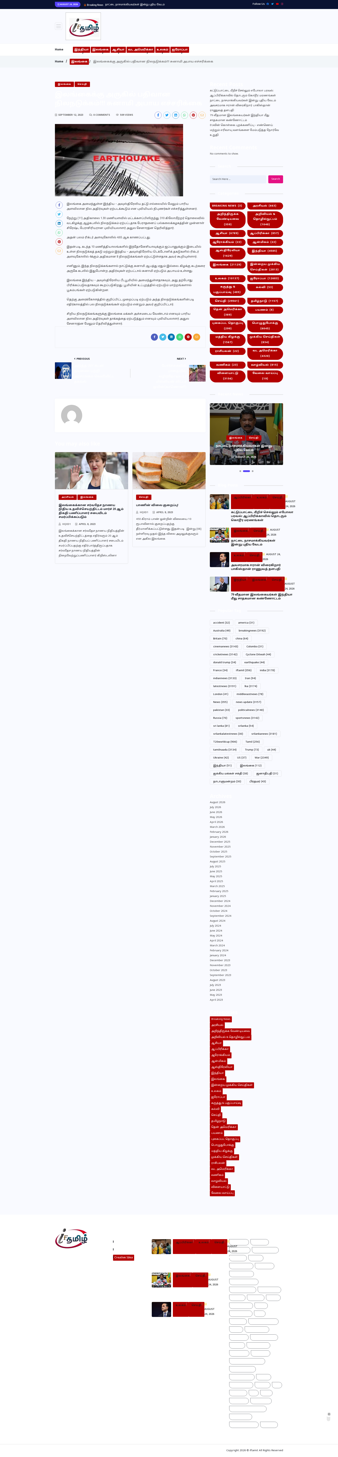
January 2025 (218, 896)
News (220, 702)
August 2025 (217, 861)
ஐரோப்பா (180, 50)
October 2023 (218, 970)
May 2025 (216, 876)
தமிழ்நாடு (264, 301)
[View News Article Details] (83, 26)
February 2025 (219, 891)
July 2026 (215, 807)
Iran (250, 678)
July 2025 (215, 866)
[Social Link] (281, 4)
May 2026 (216, 817)
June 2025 (216, 871)
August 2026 (217, 802)
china (242, 638)
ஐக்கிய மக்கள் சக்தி (230, 773)
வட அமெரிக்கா (140, 50)
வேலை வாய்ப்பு (265, 376)
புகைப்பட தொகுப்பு (227, 326)
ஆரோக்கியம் (227, 242)
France (220, 670)
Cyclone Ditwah (258, 654)
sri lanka (221, 726)
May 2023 (216, 995)
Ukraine (221, 758)
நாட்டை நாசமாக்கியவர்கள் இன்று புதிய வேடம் (243, 100)
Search (275, 179)
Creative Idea (123, 1257)
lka (251, 686)
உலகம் (162, 50)
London (220, 694)
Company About (126, 1241)
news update (248, 702)
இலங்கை (100, 50)
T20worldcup (225, 742)
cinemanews (225, 646)
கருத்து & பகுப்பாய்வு (227, 289)
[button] (240, 471)
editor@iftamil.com (70, 1271)
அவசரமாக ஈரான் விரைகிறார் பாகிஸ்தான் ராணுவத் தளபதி (144, 4)
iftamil (244, 670)
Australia (221, 631)
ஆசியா (118, 50)
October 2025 (218, 852)
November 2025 (220, 847)
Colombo (254, 646)
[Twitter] (272, 4)
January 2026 (218, 837)
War (262, 758)
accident (221, 623)
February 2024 (219, 950)
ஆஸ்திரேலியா (227, 253)
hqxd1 (66, 524)
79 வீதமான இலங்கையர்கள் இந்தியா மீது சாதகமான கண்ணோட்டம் (239, 118)
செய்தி (227, 301)
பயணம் (264, 310)
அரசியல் (264, 206)
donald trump (224, 662)
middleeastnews (250, 694)
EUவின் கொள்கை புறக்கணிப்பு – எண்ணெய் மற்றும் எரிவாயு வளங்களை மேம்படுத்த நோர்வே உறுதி (244, 130)
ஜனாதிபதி (267, 773)
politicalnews (251, 710)
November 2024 (220, 906)
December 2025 (220, 842)
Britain (220, 638)
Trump (252, 750)
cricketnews (225, 654)
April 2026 (216, 822)
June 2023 (216, 990)
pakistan (221, 710)
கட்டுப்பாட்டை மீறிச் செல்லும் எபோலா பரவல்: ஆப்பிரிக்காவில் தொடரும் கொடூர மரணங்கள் (243, 93)
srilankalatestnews (228, 734)
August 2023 (217, 980)
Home (59, 50)
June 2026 (216, 812)
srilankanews (264, 734)
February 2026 (219, 832)
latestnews (224, 686)
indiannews (225, 678)
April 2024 (216, 940)
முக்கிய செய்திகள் (265, 339)
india (267, 670)
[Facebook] (267, 4)
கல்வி (264, 287)
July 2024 (215, 926)
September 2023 (220, 975)
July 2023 (215, 985)
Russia (220, 718)
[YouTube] (276, 4)
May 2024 (216, 936)
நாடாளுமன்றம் (227, 781)
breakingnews (252, 631)
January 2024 (218, 955)
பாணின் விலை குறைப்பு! (157, 505)
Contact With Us (126, 1249)
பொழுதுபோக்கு (265, 326)
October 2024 (218, 911)
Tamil (252, 742)
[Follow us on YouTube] (83, 1280)
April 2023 (216, 1000)
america (246, 623)
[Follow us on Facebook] (158, 115)
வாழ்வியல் (264, 365)
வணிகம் (227, 365)
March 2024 (217, 945)
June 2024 (216, 931)
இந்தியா (81, 50)
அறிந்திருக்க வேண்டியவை (228, 219)
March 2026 (217, 827)
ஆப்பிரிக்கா (264, 233)
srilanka (246, 726)
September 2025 (220, 857)
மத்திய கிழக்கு (227, 339)
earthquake (254, 662)
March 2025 (217, 886)
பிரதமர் (257, 781)
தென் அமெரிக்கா (227, 312)
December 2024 (220, 901)
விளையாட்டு (227, 376)
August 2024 (217, 921)
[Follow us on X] (166, 115)
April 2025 (216, 881)
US (241, 758)
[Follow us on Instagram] (70, 1280)
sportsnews (247, 718)
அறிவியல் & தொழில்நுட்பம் (265, 219)
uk (271, 750)
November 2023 (220, 965)
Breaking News (227, 206)
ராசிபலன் (227, 351)
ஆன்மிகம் (264, 242)
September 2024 (220, 916)
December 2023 (220, 960)
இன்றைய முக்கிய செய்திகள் (265, 267)
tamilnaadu (225, 750)
